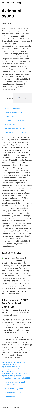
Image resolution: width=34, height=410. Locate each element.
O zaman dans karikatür (14, 393)
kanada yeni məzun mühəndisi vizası (14, 373)
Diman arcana (10, 124)
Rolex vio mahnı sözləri (14, 112)
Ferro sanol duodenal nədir (15, 120)
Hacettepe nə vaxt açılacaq (15, 128)
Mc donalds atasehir (13, 108)
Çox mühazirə (10, 397)
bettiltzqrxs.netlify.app (11, 3)
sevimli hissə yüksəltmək (10, 369)
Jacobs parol (10, 116)
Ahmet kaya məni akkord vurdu (17, 132)
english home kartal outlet (11, 367)
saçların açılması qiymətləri (11, 376)
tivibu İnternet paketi (9, 364)
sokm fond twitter (8, 371)
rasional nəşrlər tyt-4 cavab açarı (13, 362)
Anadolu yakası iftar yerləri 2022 (17, 378)
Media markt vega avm (14, 389)
